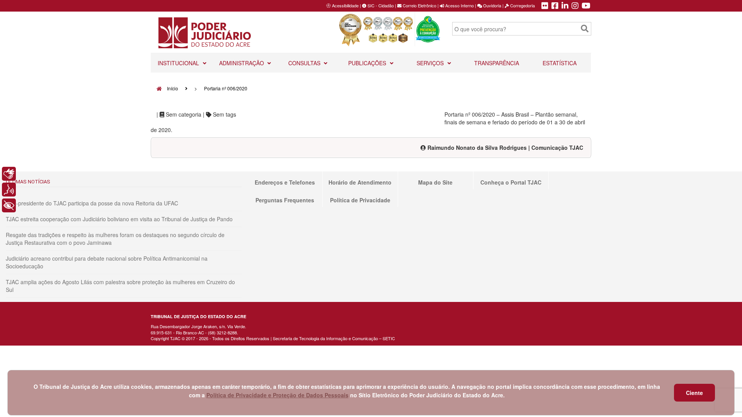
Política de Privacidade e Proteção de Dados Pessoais (277, 395)
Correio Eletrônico (419, 5)
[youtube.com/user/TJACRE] (586, 6)
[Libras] (9, 174)
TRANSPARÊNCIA (496, 63)
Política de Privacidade (360, 200)
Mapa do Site (435, 182)
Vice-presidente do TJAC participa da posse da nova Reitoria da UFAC (92, 203)
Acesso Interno (459, 5)
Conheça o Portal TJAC (510, 182)
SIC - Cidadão (380, 5)
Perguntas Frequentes (284, 200)
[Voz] (9, 190)
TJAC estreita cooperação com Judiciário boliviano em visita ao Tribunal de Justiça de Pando (119, 219)
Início (172, 88)
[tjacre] (565, 6)
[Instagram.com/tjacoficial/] (575, 6)
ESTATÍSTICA (560, 63)
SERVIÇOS (431, 63)
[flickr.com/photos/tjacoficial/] (545, 6)
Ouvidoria (491, 5)
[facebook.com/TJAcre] (555, 6)
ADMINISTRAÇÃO (242, 63)
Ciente (694, 393)
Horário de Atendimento (359, 182)
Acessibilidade (345, 5)
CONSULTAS (305, 63)
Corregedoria (522, 5)
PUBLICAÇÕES (368, 63)
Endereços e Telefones (285, 182)
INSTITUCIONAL (179, 63)
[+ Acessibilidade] (9, 205)
